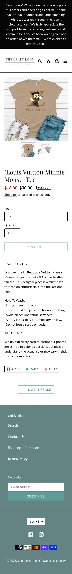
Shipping (10, 194)
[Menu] (65, 60)
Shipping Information (23, 448)
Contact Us (16, 436)
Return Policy (18, 459)
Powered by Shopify (53, 560)
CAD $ (34, 521)
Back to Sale (39, 389)
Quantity (10, 225)
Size (7, 209)
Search (13, 425)
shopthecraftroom (29, 560)
